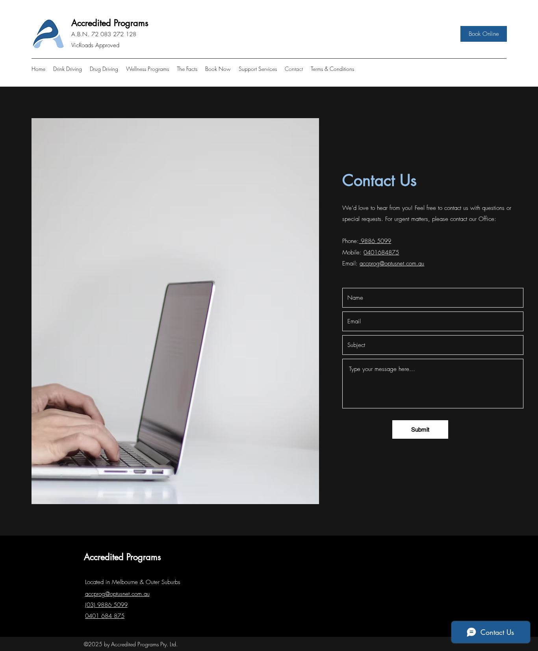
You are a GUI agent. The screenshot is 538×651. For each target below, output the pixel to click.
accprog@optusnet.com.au (392, 263)
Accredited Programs (109, 22)
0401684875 (381, 252)
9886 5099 (375, 241)
